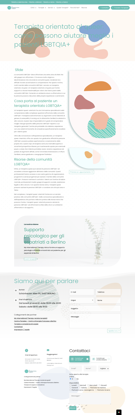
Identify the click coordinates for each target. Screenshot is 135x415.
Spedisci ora (113, 331)
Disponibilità (74, 383)
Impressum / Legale (22, 329)
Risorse (84, 7)
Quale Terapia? (62, 7)
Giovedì (104, 385)
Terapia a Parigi (62, 2)
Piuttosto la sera (103, 390)
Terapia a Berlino (35, 2)
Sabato (84, 388)
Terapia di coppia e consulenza (34, 385)
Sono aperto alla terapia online (78, 375)
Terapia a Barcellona (19, 2)
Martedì (83, 385)
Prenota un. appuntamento (80, 172)
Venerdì (75, 388)
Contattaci (18, 327)
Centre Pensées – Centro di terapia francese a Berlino (35, 321)
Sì (72, 379)
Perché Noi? (75, 7)
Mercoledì (93, 385)
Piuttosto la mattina (98, 388)
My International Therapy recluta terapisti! (30, 318)
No (78, 379)
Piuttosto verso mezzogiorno (83, 390)
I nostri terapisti (30, 259)
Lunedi (74, 385)
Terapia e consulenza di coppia (26, 324)
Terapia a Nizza (48, 2)
